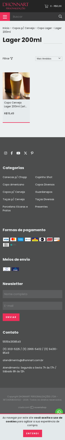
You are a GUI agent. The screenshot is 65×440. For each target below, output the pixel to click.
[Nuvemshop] (32, 408)
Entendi (32, 433)
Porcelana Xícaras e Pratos (15, 208)
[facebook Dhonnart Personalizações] (11, 153)
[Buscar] (60, 16)
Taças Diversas (44, 199)
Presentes (41, 206)
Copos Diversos (45, 184)
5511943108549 (12, 342)
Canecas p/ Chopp (15, 177)
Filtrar (6, 58)
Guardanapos (43, 192)
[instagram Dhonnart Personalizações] (5, 153)
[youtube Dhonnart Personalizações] (18, 153)
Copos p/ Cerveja (23, 28)
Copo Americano (13, 184)
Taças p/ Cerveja (14, 199)
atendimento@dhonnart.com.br (23, 360)
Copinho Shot (43, 177)
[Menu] (5, 16)
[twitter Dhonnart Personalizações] (25, 153)
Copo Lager (44, 28)
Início (6, 28)
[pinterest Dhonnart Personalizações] (32, 153)
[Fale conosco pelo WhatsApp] (59, 412)
